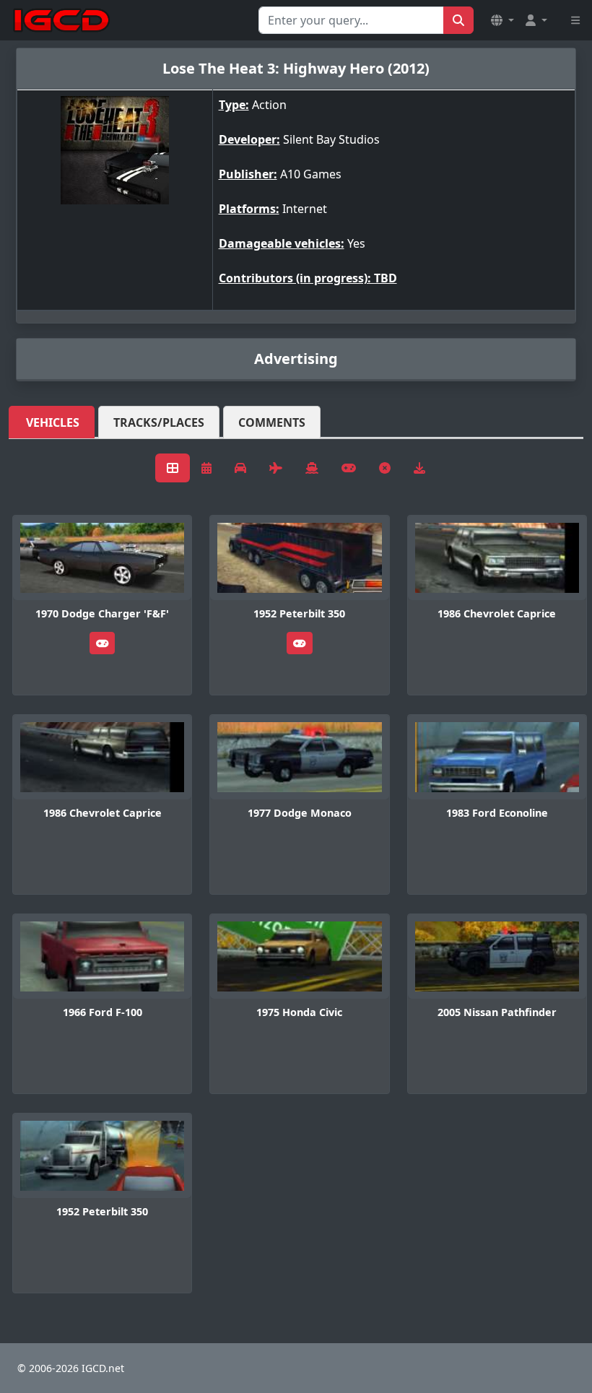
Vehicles (52, 422)
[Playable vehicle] (103, 643)
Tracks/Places (158, 422)
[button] (502, 20)
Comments (271, 422)
